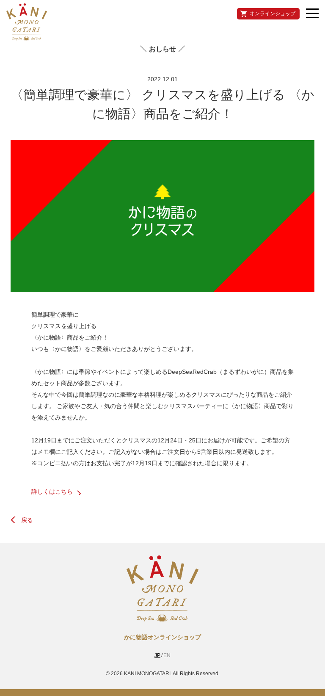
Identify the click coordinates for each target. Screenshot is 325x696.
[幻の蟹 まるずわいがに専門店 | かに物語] (26, 22)
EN (167, 655)
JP (157, 655)
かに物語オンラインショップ (162, 637)
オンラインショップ (272, 14)
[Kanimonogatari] (162, 618)
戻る (27, 519)
